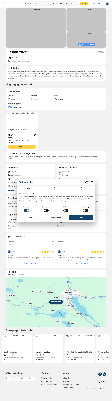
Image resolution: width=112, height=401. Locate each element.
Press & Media (46, 378)
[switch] (46, 210)
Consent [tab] (29, 188)
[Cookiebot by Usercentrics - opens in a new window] (85, 182)
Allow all (81, 217)
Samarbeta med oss (49, 384)
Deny (30, 217)
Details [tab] (56, 188)
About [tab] (82, 188)
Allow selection (56, 217)
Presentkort (66, 381)
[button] (22, 131)
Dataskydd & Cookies (70, 384)
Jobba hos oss (46, 381)
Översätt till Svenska (31, 263)
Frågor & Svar (67, 378)
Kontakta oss (67, 388)
